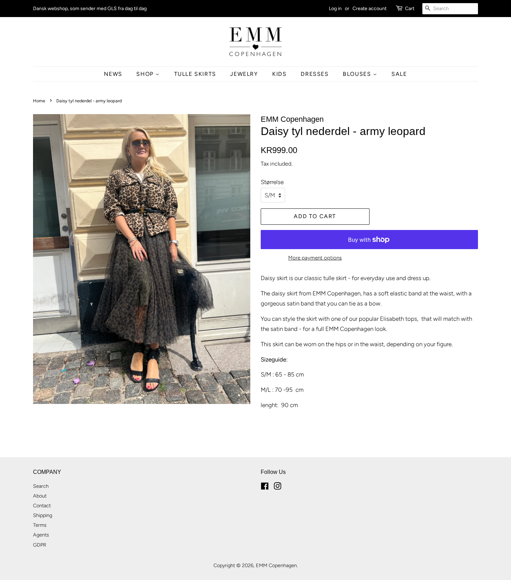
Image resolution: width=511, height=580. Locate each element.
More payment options (315, 258)
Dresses (314, 74)
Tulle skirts (195, 74)
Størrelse (272, 181)
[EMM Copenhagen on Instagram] (277, 487)
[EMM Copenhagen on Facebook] (265, 487)
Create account (369, 8)
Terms (40, 525)
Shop (145, 74)
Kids (279, 74)
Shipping (42, 515)
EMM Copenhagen (276, 565)
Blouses (358, 74)
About (40, 496)
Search (41, 486)
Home (39, 100)
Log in (335, 8)
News (113, 74)
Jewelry (244, 74)
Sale (399, 74)
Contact (42, 505)
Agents (41, 535)
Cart (409, 8)
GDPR (39, 545)
